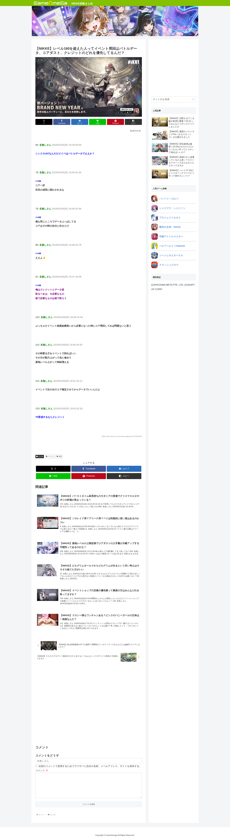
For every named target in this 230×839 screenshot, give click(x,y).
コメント (41, 770)
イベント (51, 456)
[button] (133, 122)
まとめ (40, 456)
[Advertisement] (88, 704)
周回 (60, 456)
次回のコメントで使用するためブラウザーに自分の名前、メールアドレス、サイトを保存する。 (89, 766)
